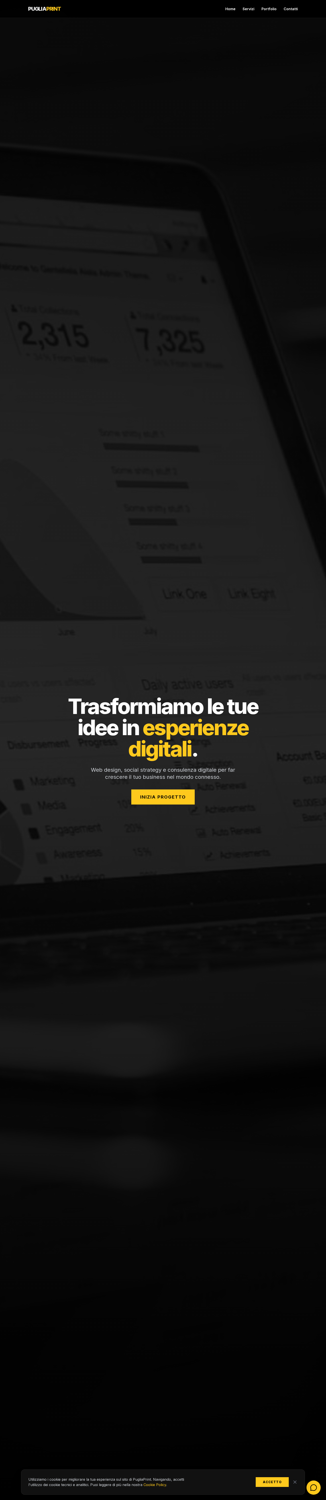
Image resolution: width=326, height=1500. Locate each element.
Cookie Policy (154, 1484)
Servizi (248, 9)
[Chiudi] (295, 1482)
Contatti (291, 9)
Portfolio (269, 9)
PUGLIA (44, 9)
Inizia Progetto (163, 797)
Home (230, 9)
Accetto (272, 1482)
